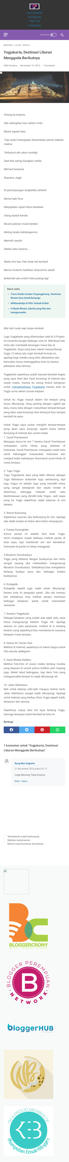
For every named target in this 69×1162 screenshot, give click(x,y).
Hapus (24, 781)
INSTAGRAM (34, 12)
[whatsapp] (57, 730)
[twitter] (26, 730)
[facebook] (11, 730)
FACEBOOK (34, 17)
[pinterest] (42, 730)
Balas (17, 781)
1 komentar (49, 65)
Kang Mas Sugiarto (25, 763)
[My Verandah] (34, 6)
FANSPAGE (34, 25)
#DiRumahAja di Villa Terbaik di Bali (30, 303)
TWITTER (34, 21)
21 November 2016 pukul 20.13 (31, 768)
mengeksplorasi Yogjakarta (28, 386)
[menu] (6, 34)
